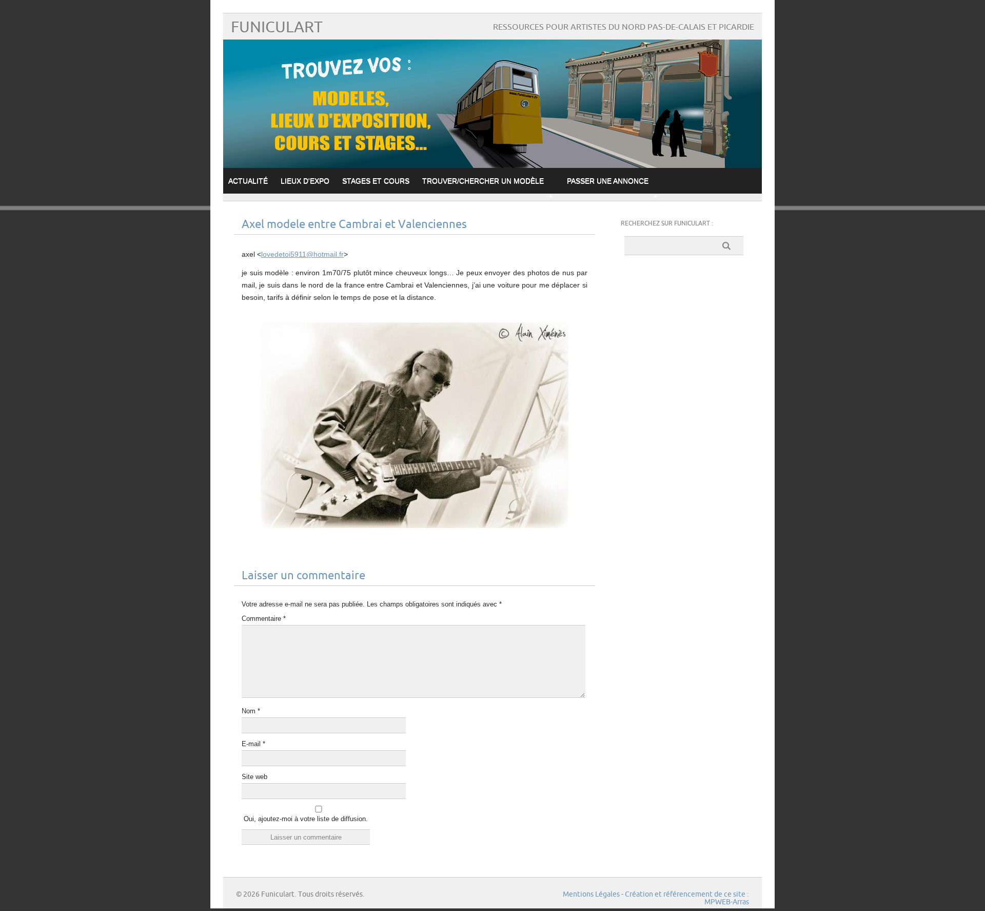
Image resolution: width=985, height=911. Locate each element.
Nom (251, 711)
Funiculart (277, 27)
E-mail (253, 744)
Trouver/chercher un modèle (483, 181)
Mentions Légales (591, 894)
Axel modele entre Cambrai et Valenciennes (354, 225)
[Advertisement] (684, 422)
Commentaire (264, 618)
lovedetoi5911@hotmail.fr (302, 254)
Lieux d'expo (305, 181)
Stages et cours (375, 181)
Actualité (248, 181)
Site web (254, 777)
